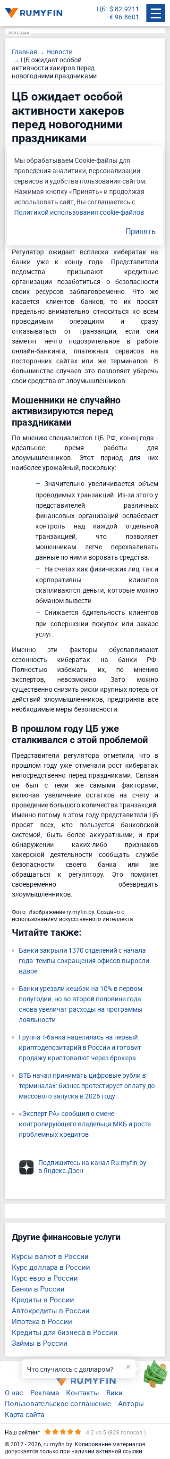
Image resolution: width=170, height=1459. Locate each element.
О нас (14, 1392)
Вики (114, 1392)
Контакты (82, 1392)
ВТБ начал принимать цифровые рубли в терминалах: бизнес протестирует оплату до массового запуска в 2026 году (87, 1085)
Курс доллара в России (51, 1267)
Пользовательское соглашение (58, 1403)
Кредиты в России (43, 1299)
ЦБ (101, 9)
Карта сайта (24, 1414)
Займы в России (40, 1343)
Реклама (44, 1392)
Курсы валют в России (50, 1256)
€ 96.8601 (124, 17)
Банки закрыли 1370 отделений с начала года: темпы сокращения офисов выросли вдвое (84, 960)
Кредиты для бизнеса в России (65, 1332)
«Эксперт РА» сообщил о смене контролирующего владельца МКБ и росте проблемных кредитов (85, 1124)
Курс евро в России (45, 1278)
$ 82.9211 (124, 9)
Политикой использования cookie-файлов (79, 212)
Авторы (131, 1403)
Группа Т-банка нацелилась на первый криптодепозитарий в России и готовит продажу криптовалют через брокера (80, 1047)
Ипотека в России (42, 1321)
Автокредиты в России (51, 1310)
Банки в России (38, 1288)
